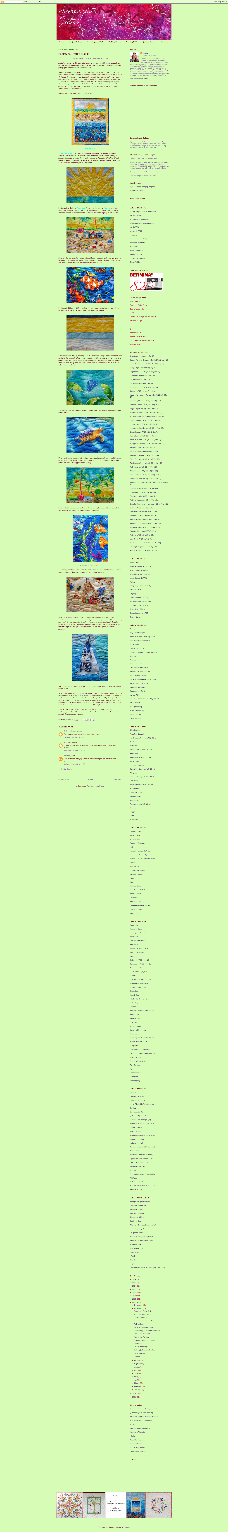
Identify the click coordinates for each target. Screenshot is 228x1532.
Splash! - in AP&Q (136, 254)
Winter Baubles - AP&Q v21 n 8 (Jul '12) (145, 459)
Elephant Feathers (137, 765)
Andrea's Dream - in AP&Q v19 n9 (142, 859)
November (138, 1308)
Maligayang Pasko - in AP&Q (140, 586)
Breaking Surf (135, 1018)
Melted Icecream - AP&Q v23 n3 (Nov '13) (145, 405)
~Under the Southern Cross (140, 999)
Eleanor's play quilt (137, 1229)
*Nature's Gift (135, 262)
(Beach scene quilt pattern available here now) (90, 58)
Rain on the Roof (136, 664)
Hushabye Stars (136, 929)
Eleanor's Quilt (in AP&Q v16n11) (142, 1236)
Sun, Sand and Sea (137, 1213)
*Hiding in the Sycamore (139, 570)
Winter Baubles (135, 714)
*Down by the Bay (136, 250)
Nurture (107, 63)
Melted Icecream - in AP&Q (140, 574)
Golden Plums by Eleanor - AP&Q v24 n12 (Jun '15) (149, 360)
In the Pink (134, 820)
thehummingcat (70, 731)
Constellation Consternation (140, 1049)
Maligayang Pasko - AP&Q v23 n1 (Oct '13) (146, 412)
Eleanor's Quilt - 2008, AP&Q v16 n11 (144, 550)
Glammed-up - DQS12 (138, 691)
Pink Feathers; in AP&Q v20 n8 (141, 785)
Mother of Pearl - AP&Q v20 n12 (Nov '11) (145, 475)
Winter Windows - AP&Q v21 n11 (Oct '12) (145, 451)
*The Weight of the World (139, 668)
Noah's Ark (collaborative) (139, 983)
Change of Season (137, 1139)
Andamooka (134, 1014)
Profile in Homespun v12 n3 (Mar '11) (144, 500)
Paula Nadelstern (136, 1440)
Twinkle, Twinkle (136, 1127)
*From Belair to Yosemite (139, 683)
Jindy (132, 847)
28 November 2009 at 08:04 (74, 751)
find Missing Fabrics (137, 1448)
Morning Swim (135, 839)
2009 (134, 1302)
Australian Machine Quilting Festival (143, 1409)
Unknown (67, 742)
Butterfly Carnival (136, 1209)
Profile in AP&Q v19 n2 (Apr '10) (142, 535)
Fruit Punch (134, 944)
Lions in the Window (137, 258)
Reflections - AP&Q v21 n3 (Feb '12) (143, 467)
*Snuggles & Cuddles (137, 687)
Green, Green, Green (138, 675)
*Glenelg (133, 660)
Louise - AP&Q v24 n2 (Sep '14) (142, 383)
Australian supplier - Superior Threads (144, 1416)
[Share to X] (89, 720)
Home (61, 42)
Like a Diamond (135, 718)
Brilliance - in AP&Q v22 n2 (140, 672)
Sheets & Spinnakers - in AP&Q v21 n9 (144, 699)
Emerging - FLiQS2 (137, 648)
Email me (164, 42)
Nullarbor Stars (135, 886)
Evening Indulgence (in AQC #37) (142, 1174)
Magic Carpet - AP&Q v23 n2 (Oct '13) (144, 409)
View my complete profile (139, 78)
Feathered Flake (136, 909)
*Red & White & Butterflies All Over (142, 1186)
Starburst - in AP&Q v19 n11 (140, 964)
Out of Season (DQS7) (138, 972)
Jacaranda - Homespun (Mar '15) (142, 375)
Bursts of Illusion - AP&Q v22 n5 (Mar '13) (145, 440)
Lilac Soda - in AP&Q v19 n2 (140, 979)
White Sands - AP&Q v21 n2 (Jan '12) (144, 471)
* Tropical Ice (134, 1046)
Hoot (131, 882)
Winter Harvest (135, 968)
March (137, 1383)
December (138, 1305)
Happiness (134, 1034)
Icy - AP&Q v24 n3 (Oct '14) (140, 379)
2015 (134, 1283)
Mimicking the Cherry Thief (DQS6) (143, 1038)
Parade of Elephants (137, 843)
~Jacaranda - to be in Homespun (142, 223)
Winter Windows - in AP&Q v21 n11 (143, 679)
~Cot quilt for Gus (136, 1248)
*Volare (132, 582)
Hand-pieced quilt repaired (140, 1201)
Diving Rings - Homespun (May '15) (143, 368)
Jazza (132, 816)
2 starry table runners (138, 1030)
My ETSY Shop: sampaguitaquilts (142, 187)
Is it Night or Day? (136, 707)
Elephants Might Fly (137, 243)
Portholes (133, 746)
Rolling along (139, 1324)
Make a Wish (134, 695)
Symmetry (133, 1170)
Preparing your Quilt (95, 42)
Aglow (132, 1069)
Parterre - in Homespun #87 (140, 905)
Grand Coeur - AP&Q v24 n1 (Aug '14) (144, 387)
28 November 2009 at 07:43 (74, 737)
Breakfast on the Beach (138, 1042)
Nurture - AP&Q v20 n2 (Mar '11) (142, 508)
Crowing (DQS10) (136, 792)
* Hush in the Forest (137, 870)
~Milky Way (134, 1003)
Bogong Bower (135, 617)
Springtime (134, 753)
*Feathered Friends (137, 742)
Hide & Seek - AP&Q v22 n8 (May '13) (144, 436)
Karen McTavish (136, 1444)
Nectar (132, 862)
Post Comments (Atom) (95, 786)
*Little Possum (135, 730)
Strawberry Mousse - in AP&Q (141, 566)
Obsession (134, 991)
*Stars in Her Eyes (136, 1190)
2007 (134, 1397)
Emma (145, 53)
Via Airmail (134, 246)
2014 (134, 1286)
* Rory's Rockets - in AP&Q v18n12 (143, 1053)
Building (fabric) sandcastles (144, 1350)
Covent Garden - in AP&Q (139, 597)
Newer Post (63, 779)
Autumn (132, 956)
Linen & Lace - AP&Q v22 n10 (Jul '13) (144, 424)
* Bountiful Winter (136, 831)
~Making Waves (136, 215)
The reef (137, 1356)
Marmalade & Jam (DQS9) (140, 855)
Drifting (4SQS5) (136, 1057)
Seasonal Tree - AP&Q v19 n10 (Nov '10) (145, 519)
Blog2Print (133, 1424)
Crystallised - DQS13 (137, 609)
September (138, 1364)
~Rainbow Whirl (135, 1131)
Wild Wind (133, 1178)
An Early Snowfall (136, 1143)
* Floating (133, 235)
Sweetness (134, 1077)
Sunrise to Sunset (136, 1221)
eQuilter (133, 1436)
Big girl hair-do (139, 1353)
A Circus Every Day (137, 710)
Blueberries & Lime (137, 1217)
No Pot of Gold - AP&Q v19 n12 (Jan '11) (145, 512)
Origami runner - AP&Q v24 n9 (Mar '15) (145, 372)
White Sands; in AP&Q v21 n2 (141, 749)
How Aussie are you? (142, 1334)
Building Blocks (135, 796)
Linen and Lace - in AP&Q (139, 605)
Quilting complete (140, 1317)
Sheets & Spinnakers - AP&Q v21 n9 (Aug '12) (147, 455)
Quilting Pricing (114, 42)
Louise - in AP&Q (136, 231)
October (137, 1360)
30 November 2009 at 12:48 (74, 764)
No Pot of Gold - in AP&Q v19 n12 (142, 1135)
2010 (134, 1299)
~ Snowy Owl (134, 866)
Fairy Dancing (135, 1065)
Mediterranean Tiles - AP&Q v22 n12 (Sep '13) (147, 416)
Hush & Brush (135, 995)
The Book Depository (137, 1451)
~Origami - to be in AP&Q (139, 219)
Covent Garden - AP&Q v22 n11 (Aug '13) (145, 420)
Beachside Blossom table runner (142, 1010)
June (136, 1373)
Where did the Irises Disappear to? (143, 1225)
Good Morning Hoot (137, 788)
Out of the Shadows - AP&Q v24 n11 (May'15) (147, 364)
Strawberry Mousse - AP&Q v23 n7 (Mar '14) (146, 401)
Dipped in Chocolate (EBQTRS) (141, 1159)
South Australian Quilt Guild (140, 1428)
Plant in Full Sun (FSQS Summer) (142, 1147)
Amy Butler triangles (137, 633)
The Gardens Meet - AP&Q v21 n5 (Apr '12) (146, 463)
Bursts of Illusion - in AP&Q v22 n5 (142, 637)
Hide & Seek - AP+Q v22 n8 (140, 640)
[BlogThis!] (87, 720)
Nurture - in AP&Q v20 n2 (139, 948)
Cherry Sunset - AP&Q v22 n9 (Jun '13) (144, 432)
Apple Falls (134, 937)
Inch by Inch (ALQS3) (138, 987)
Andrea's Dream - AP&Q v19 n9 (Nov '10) (145, 523)
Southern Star (135, 913)
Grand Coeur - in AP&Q (138, 239)
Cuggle (132, 812)
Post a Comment (67, 769)
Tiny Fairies (134, 898)
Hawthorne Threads (137, 1432)
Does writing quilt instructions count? (147, 1330)
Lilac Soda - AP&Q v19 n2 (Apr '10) (143, 539)
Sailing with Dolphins (137, 1166)
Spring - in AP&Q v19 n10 (139, 960)
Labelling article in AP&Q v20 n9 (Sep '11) (145, 488)
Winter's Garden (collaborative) (141, 1155)
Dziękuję (133, 594)
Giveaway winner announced (145, 1340)
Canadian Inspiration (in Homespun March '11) (147, 1268)
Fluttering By (134, 644)
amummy (67, 756)
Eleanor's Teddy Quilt (138, 1061)
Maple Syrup (134, 761)
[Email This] (84, 720)
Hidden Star (134, 925)
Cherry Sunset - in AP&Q (139, 613)
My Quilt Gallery (75, 42)
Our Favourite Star (137, 1112)
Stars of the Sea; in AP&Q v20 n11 (142, 769)
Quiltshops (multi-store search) (141, 1413)
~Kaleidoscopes (136, 1244)
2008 (134, 1394)
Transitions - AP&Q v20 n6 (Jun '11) (143, 496)
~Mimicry (133, 1007)
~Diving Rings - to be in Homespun (143, 211)
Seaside (107, 458)
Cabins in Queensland (138, 1205)
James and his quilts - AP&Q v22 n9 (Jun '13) (147, 428)
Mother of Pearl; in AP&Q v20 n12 (142, 777)
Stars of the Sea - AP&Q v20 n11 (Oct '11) (145, 479)
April (136, 1380)
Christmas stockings (137, 1100)
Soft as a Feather (136, 874)
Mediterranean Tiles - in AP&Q (141, 601)
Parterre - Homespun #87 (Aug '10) (143, 531)
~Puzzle (133, 1256)
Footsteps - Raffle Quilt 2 (143, 1311)
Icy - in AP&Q (135, 227)
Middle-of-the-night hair (142, 1347)
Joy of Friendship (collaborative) (142, 1104)
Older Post (117, 779)
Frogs (132, 1264)
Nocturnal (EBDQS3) (137, 940)
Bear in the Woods (137, 952)
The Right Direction (137, 1096)
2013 (134, 1289)
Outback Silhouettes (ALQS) (140, 1120)
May (136, 1377)
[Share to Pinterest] (93, 720)
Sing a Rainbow (135, 1026)
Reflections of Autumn (138, 1182)
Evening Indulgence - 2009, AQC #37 (144, 547)
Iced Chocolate (135, 894)
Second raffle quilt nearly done (145, 1321)
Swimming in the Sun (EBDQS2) (142, 1123)
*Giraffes (133, 656)
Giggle (132, 878)
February (138, 1386)
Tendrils (132, 975)
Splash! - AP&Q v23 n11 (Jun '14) (142, 391)
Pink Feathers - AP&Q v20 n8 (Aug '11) (144, 492)
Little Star (133, 1022)
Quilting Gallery (149, 42)
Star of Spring (135, 1081)
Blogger (127, 1527)
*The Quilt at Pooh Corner (139, 1162)
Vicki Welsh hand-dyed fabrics (141, 1420)
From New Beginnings (138, 734)
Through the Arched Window (140, 851)
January (137, 1390)
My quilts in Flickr (136, 191)
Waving (132, 629)
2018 (134, 1280)
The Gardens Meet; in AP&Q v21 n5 (143, 738)
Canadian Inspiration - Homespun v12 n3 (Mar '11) (149, 504)
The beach (138, 1343)
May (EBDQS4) (135, 835)
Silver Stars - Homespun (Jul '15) (142, 356)
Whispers (133, 773)
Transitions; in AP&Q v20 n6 (140, 804)
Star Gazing (134, 562)
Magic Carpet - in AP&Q (138, 578)
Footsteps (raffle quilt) (138, 933)
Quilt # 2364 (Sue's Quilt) (139, 1116)
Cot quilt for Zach (136, 1233)
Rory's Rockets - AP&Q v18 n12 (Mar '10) (145, 543)
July (136, 1370)
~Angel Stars (134, 1252)
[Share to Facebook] (91, 720)
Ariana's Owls (135, 703)
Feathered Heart (136, 901)
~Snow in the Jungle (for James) (142, 1240)
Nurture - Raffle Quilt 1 (142, 1314)
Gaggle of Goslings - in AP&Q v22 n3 (143, 652)
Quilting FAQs (132, 42)
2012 (134, 1292)
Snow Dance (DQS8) (137, 890)
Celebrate (133, 1092)
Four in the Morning (141, 1337)
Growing (133, 808)
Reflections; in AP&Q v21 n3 (140, 757)
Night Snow (134, 800)
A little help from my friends (144, 1327)
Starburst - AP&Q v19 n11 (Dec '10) (143, 516)
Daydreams (134, 1108)
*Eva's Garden (135, 1151)
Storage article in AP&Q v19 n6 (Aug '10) (145, 527)
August (137, 1367)
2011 (134, 1296)
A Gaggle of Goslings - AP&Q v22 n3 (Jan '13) (147, 444)
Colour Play (134, 781)
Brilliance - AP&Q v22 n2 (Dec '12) (142, 447)
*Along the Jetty (135, 590)
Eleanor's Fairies (136, 1073)
